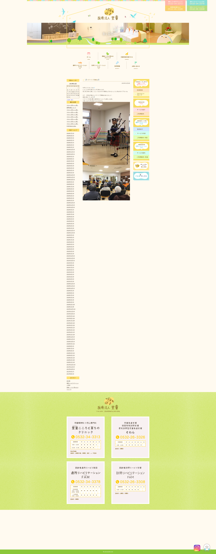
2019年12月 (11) (71, 309)
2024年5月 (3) (70, 191)
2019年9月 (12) (71, 316)
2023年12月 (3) (71, 202)
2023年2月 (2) (70, 225)
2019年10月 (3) (71, 313)
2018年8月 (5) (70, 346)
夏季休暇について (71, 107)
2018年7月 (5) (70, 348)
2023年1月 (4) (70, 228)
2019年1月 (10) (71, 334)
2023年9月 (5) (70, 209)
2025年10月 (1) (71, 154)
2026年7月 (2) (70, 133)
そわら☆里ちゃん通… (72, 105)
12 (73, 91)
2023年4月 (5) (70, 221)
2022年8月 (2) (70, 237)
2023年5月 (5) (70, 219)
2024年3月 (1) (70, 195)
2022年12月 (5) (71, 230)
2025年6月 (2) (70, 163)
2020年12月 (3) (71, 283)
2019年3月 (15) (71, 330)
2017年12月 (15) (71, 364)
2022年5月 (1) (70, 244)
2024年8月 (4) (70, 184)
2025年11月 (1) (71, 151)
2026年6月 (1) (70, 135)
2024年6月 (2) (70, 188)
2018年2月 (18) (71, 360)
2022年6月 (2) (70, 242)
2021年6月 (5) (70, 269)
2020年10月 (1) (71, 288)
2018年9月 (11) (71, 343)
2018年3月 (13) (71, 357)
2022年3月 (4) (70, 249)
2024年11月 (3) (71, 177)
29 (78, 95)
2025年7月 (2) (70, 161)
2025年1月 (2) (70, 172)
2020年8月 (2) (70, 293)
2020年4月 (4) (70, 300)
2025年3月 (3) (70, 168)
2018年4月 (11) (71, 355)
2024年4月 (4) (70, 193)
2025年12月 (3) (71, 149)
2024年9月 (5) (70, 182)
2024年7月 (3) (70, 186)
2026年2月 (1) (70, 145)
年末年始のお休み (71, 126)
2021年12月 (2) (71, 256)
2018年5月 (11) (71, 353)
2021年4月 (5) (70, 274)
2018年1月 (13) (71, 362)
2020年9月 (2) (70, 290)
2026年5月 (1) (70, 138)
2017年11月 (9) (71, 367)
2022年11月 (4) (71, 232)
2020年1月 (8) (70, 306)
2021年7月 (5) (70, 267)
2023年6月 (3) (70, 216)
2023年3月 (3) (70, 223)
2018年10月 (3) (71, 341)
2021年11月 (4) (71, 258)
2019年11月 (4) (71, 311)
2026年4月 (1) (70, 140)
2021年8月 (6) (70, 265)
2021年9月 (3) (70, 263)
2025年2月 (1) (70, 170)
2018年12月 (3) (71, 337)
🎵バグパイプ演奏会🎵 (92, 79)
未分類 (68, 381)
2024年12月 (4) (71, 175)
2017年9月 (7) (70, 371)
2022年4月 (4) (70, 246)
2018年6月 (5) (70, 350)
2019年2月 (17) (71, 332)
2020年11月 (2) (71, 286)
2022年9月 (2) (70, 235)
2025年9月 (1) (70, 156)
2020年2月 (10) (71, 304)
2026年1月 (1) (70, 147)
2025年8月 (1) (70, 158)
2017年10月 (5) (71, 369)
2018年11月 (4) (71, 339)
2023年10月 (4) (71, 207)
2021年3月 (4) (70, 276)
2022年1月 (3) (70, 253)
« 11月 (68, 100)
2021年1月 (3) (70, 281)
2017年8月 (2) (70, 373)
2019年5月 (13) (71, 325)
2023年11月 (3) (71, 205)
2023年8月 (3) (70, 212)
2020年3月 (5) (70, 302)
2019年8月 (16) (71, 318)
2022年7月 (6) (70, 239)
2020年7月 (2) (70, 295)
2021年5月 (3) (70, 272)
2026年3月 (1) (70, 142)
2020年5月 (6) (70, 297)
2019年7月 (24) (71, 320)
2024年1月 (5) (70, 200)
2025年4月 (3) (70, 165)
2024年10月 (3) (71, 179)
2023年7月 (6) (70, 214)
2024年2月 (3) (70, 198)
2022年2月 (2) (70, 251)
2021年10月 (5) (71, 260)
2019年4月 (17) (71, 327)
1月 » (72, 100)
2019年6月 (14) (71, 323)
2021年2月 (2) (70, 279)
